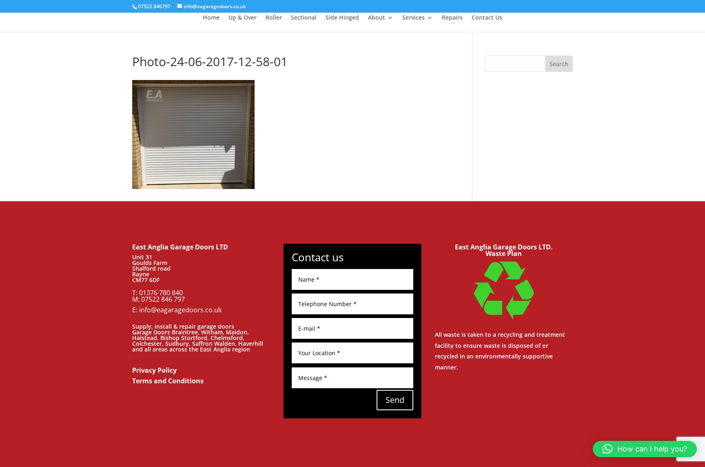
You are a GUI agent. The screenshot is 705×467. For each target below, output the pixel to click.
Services (413, 18)
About (376, 18)
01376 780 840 (161, 292)
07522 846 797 (163, 299)
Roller (274, 18)
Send (395, 399)
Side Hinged (342, 18)
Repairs (452, 18)
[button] (645, 449)
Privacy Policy (154, 370)
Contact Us (487, 18)
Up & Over (242, 18)
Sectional (304, 18)
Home (211, 18)
